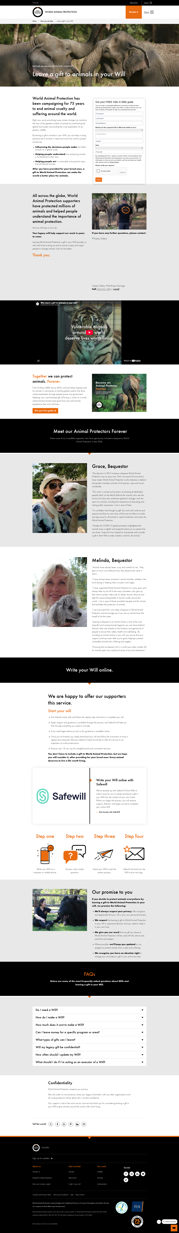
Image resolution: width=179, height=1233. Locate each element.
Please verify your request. (105, 165)
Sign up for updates (41, 1158)
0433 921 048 (103, 289)
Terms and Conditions (60, 1195)
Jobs (72, 1195)
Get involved (74, 1166)
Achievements (102, 1184)
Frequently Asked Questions (42, 1178)
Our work (101, 1166)
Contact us (36, 1172)
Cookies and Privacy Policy (42, 1195)
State (97, 145)
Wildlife (100, 1172)
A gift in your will (74, 1184)
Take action (73, 1178)
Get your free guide (44, 411)
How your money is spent (42, 1184)
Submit (98, 179)
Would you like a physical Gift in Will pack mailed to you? (115, 127)
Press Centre (80, 1195)
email (116, 289)
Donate (71, 1172)
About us (37, 1166)
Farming (100, 1178)
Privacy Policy (114, 162)
